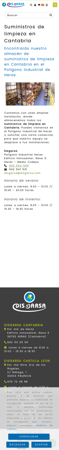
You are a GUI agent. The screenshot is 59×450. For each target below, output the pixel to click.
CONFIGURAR (28, 436)
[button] (35, 5)
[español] (42, 4)
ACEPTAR (41, 444)
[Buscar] (31, 5)
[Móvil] (46, 5)
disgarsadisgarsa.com (22, 173)
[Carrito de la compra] (39, 5)
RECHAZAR (17, 444)
